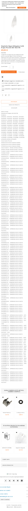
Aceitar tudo (22, 7)
